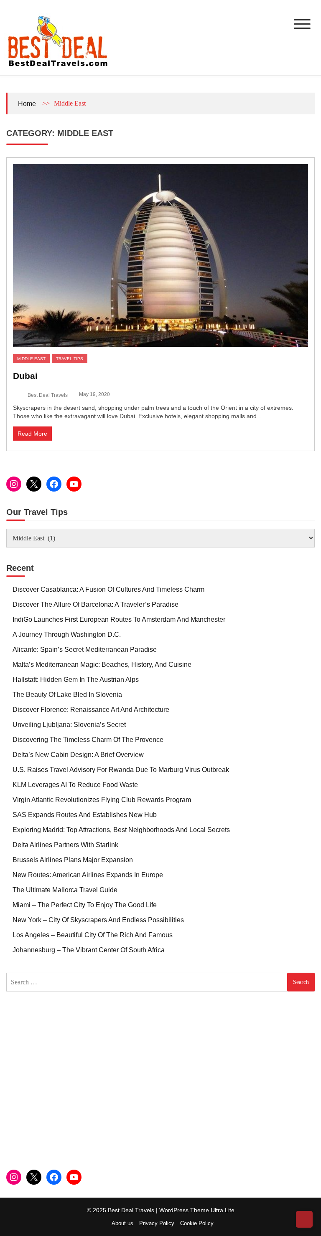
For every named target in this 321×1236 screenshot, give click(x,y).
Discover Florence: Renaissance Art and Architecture (91, 709)
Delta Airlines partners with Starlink (65, 844)
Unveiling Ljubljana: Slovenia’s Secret (69, 724)
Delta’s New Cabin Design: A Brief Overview (78, 754)
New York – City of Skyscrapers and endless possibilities (98, 919)
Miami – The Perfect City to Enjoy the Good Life (85, 904)
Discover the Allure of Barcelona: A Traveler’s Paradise (95, 604)
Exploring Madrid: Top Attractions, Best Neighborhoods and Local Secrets (121, 829)
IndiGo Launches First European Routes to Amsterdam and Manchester (119, 619)
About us (122, 1223)
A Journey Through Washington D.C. (67, 634)
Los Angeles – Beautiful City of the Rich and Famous (93, 934)
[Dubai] (160, 255)
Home (27, 103)
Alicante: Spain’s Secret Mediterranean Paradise (85, 649)
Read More (32, 433)
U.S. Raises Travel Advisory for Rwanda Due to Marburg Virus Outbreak (121, 769)
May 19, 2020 (94, 394)
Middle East (31, 358)
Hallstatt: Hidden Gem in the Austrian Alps (76, 679)
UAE (98, 358)
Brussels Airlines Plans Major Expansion (73, 859)
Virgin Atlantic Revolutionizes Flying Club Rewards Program (102, 799)
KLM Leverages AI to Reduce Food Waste (75, 784)
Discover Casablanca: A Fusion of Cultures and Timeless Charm (108, 589)
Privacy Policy (156, 1223)
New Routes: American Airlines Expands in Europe (88, 874)
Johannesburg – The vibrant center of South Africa (89, 949)
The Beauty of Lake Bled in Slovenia (67, 694)
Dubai (25, 376)
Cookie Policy (197, 1223)
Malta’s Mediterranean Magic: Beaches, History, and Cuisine (102, 664)
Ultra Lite (222, 1210)
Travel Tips (69, 358)
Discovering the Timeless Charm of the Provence (88, 739)
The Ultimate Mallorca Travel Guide (65, 889)
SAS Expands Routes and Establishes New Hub (85, 814)
